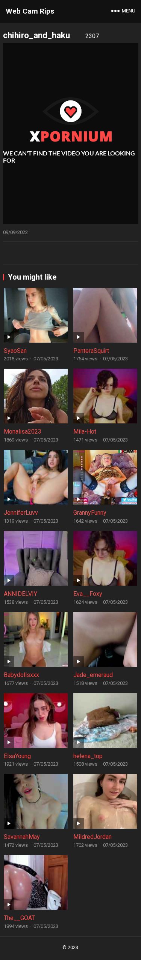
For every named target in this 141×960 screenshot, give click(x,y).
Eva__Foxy (87, 593)
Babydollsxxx (21, 674)
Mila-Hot (84, 431)
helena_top (88, 756)
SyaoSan (15, 350)
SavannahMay (22, 836)
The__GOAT (19, 918)
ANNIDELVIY (20, 593)
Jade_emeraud (93, 674)
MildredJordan (92, 836)
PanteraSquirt (91, 350)
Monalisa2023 (22, 431)
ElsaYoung (17, 756)
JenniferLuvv (21, 512)
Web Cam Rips (30, 11)
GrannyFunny (89, 512)
